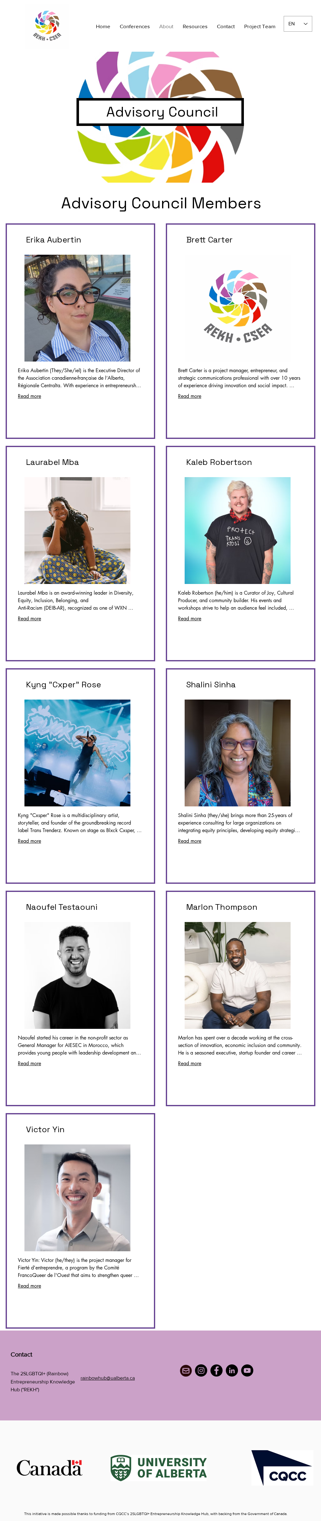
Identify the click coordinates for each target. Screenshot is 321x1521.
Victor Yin (45, 1129)
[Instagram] (201, 1370)
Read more (29, 396)
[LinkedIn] (232, 1370)
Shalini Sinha (211, 684)
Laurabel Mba (52, 462)
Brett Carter (209, 239)
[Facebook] (216, 1370)
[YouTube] (247, 1370)
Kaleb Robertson (219, 462)
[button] (135, 26)
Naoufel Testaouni (61, 907)
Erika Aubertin (53, 239)
